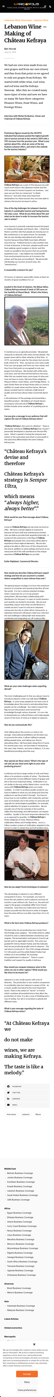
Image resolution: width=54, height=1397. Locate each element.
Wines (38, 1114)
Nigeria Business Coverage (20, 1253)
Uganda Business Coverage (20, 1270)
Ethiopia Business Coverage (20, 1217)
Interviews (11, 1114)
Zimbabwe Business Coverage (21, 1275)
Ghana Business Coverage (19, 1221)
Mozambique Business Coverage (22, 1248)
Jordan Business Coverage (19, 1177)
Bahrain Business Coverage (20, 1173)
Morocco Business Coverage (20, 1244)
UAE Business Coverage (18, 1199)
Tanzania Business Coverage (20, 1266)
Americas (9, 1283)
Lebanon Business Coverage (20, 1190)
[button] (34, 1344)
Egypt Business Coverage (19, 1213)
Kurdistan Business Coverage (21, 1182)
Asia (6, 1301)
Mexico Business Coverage (20, 1292)
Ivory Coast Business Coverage (22, 1226)
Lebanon (26, 1114)
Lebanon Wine (41, 20)
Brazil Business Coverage (19, 1288)
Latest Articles (11, 1319)
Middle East (10, 1168)
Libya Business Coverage (19, 1235)
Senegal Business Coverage (20, 1257)
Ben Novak (10, 48)
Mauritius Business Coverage (20, 1239)
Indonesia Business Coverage (21, 1305)
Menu (3, 6)
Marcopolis (10, 1336)
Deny (27, 1382)
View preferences (27, 1390)
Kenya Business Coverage (19, 1230)
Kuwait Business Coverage (19, 1186)
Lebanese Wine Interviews (18, 20)
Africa (7, 1208)
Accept (27, 1374)
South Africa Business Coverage (22, 1261)
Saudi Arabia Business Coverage (22, 1195)
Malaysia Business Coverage (20, 1310)
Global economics (13, 1328)
